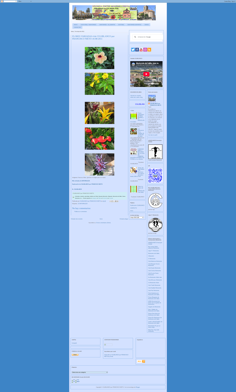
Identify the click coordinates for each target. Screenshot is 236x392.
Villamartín (151, 256)
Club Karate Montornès (154, 268)
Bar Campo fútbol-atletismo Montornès (153, 247)
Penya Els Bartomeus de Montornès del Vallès (155, 318)
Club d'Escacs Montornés (155, 280)
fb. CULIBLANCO (77, 189)
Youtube (111, 198)
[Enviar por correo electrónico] (110, 201)
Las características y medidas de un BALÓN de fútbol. (141, 132)
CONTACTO (133, 208)
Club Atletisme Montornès (155, 261)
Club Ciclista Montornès (154, 270)
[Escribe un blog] (112, 201)
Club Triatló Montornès (154, 285)
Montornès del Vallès (153, 253)
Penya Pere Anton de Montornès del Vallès (154, 314)
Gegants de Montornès (154, 307)
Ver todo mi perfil (152, 135)
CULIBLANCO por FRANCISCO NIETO (90, 201)
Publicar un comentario (80, 211)
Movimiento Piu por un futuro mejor (154, 326)
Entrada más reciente (76, 219)
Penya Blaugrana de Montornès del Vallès (153, 298)
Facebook (105, 198)
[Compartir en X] (114, 201)
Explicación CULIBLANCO (137, 205)
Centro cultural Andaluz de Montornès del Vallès (155, 322)
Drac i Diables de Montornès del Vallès (153, 310)
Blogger (138, 387)
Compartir (74, 343)
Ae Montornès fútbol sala (155, 277)
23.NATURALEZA (82, 203)
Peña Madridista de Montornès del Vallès (153, 293)
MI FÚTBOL (121, 24)
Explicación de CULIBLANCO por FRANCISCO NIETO (87, 184)
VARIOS (147, 24)
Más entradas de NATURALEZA (81, 181)
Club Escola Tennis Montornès (153, 274)
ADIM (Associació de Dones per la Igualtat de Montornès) (154, 303)
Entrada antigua (124, 219)
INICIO (75, 24)
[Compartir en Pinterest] (117, 201)
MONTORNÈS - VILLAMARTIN (107, 24)
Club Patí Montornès (153, 290)
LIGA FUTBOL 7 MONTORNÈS (88, 24)
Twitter (99, 198)
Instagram (94, 198)
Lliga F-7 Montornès (153, 250)
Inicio (101, 219)
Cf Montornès (151, 258)
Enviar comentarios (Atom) (103, 222)
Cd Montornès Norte (153, 282)
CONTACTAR (77, 27)
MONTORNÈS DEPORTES (134, 24)
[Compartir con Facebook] (116, 201)
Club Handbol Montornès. (155, 288)
